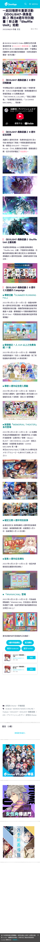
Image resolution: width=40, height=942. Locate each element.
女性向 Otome (10, 706)
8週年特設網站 (14, 642)
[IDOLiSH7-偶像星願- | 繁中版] (20, 669)
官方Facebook (12, 648)
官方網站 (28, 642)
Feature (6, 712)
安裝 (31, 657)
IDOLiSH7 (14, 712)
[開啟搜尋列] (25, 4)
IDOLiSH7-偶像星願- (28, 712)
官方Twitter (28, 648)
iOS (4, 715)
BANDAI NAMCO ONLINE (23, 709)
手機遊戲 (21, 706)
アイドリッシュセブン (15, 715)
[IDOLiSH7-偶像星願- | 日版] (20, 657)
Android (8, 709)
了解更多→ (15, 940)
